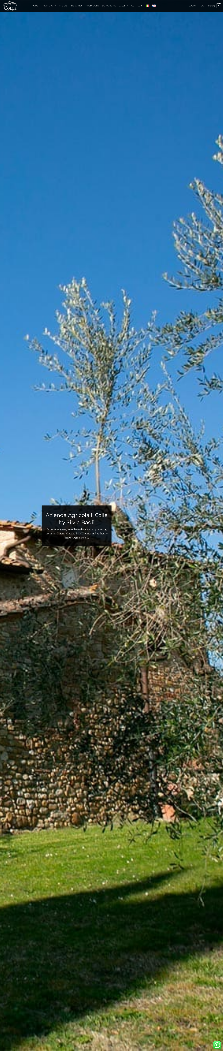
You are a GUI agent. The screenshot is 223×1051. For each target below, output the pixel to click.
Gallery (124, 6)
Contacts (137, 6)
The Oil (63, 6)
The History (48, 6)
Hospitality (92, 6)
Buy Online (109, 6)
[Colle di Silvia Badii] (15, 6)
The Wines (76, 6)
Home (35, 6)
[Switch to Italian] (147, 5)
